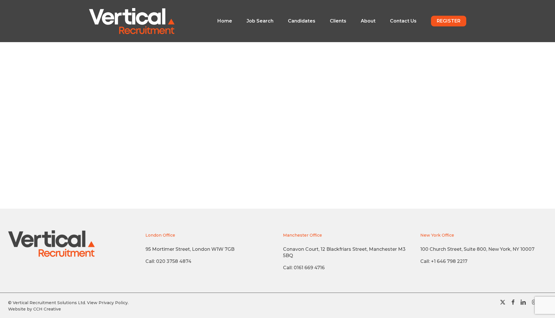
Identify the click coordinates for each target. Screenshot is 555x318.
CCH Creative (47, 309)
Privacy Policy (113, 302)
